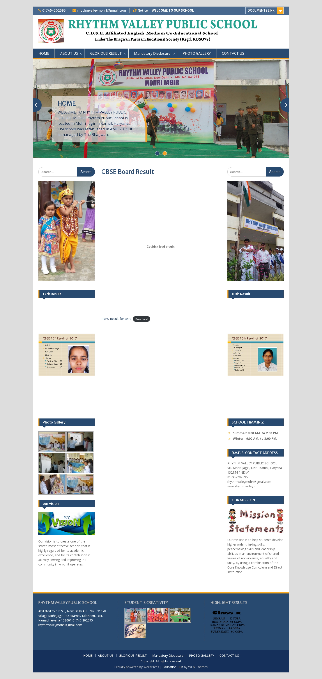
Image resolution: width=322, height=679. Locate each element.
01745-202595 (54, 10)
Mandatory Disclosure (152, 53)
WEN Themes (198, 667)
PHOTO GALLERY (197, 53)
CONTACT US (233, 53)
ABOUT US (69, 53)
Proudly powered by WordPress (136, 667)
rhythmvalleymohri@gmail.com (101, 10)
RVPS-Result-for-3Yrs (116, 319)
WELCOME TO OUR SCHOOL (173, 10)
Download (141, 318)
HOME (44, 53)
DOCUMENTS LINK (261, 10)
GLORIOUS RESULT (106, 53)
